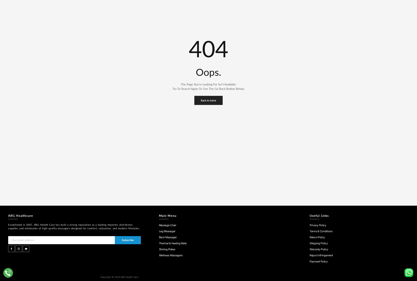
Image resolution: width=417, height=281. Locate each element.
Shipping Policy (319, 243)
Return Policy (317, 237)
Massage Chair (167, 225)
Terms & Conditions (321, 231)
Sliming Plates (167, 249)
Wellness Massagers (171, 255)
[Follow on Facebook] (11, 249)
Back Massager (168, 237)
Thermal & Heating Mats (173, 243)
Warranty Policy (319, 249)
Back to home (208, 100)
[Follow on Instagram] (18, 249)
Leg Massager (167, 231)
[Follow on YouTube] (26, 249)
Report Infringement (321, 255)
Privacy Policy (318, 225)
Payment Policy (319, 261)
